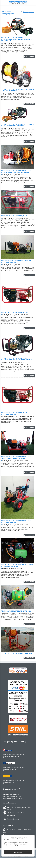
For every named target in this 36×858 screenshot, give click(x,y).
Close (18, 444)
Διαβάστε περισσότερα (11, 847)
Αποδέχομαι (18, 852)
